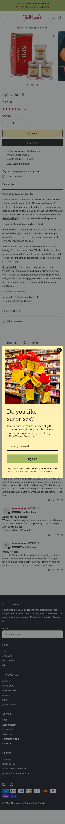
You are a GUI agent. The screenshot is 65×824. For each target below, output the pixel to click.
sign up (32, 459)
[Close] (59, 350)
